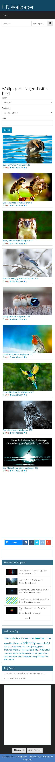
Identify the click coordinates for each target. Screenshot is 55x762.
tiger (29, 656)
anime (46, 638)
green (40, 646)
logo (31, 649)
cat (21, 643)
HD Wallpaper (18, 6)
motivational (42, 649)
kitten (19, 650)
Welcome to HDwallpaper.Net (14, 678)
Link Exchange (35, 750)
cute (5, 646)
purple (34, 653)
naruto (15, 653)
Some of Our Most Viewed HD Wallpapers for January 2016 (25, 673)
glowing (34, 646)
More (27, 618)
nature (22, 653)
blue (16, 643)
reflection (8, 656)
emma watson (18, 646)
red (46, 653)
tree (42, 656)
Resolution (6, 108)
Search (4, 118)
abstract (16, 638)
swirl (25, 656)
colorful (46, 643)
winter (11, 659)
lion (27, 650)
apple (6, 643)
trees (46, 656)
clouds (38, 643)
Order (4, 98)
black (11, 643)
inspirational (10, 649)
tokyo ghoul (36, 656)
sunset (20, 656)
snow (14, 656)
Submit (7, 130)
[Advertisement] (27, 55)
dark (9, 646)
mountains (8, 653)
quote (41, 653)
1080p (7, 638)
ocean (28, 653)
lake (23, 650)
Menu (6, 16)
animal (37, 638)
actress (27, 638)
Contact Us (20, 750)
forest (27, 646)
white (6, 659)
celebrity (29, 642)
